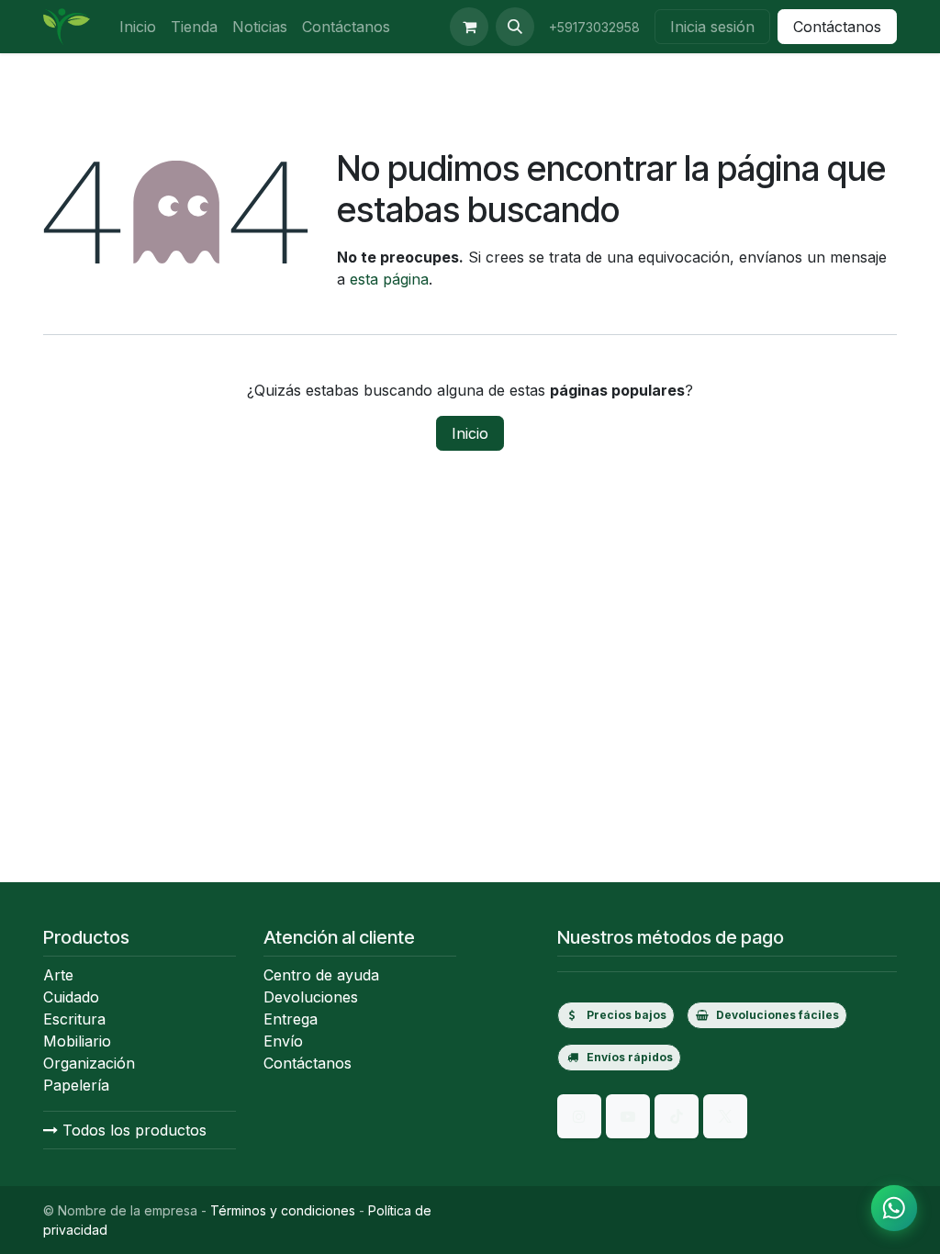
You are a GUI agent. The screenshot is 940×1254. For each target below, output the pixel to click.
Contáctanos (837, 26)
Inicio (470, 433)
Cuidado (71, 997)
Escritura (74, 1019)
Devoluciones (310, 997)
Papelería (76, 1085)
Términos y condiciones (282, 1210)
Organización (89, 1063)
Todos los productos (132, 1130)
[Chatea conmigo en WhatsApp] (894, 1208)
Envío (283, 1041)
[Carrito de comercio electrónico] (469, 26)
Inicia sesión (712, 26)
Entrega (290, 1019)
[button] (515, 26)
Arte (58, 975)
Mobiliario (77, 1041)
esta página (389, 279)
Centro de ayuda (321, 975)
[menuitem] (137, 26)
